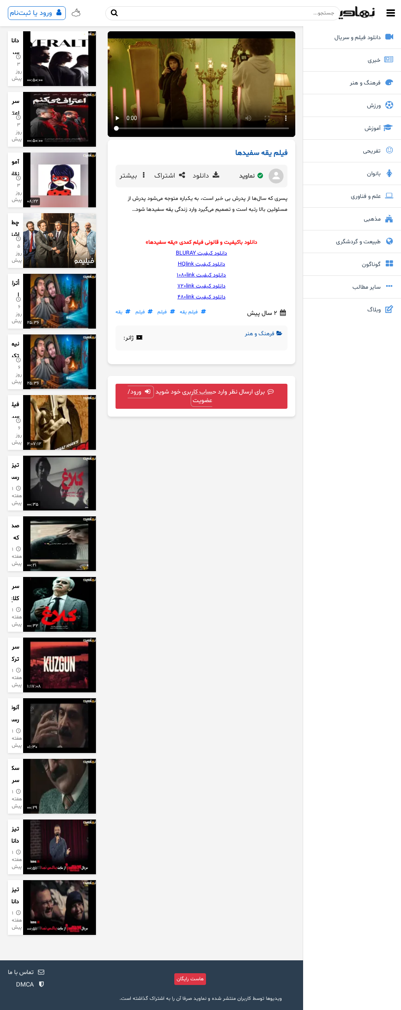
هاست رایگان (190, 979)
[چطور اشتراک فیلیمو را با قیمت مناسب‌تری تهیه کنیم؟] (59, 240)
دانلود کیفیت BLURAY (201, 253)
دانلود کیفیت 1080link (201, 275)
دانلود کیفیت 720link (201, 286)
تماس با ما (21, 972)
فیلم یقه (189, 312)
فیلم (162, 312)
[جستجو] (114, 13)
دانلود (202, 176)
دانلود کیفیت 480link (201, 297)
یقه (119, 312)
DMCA (25, 985)
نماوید (247, 176)
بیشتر (129, 176)
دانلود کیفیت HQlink (201, 264)
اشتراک (165, 176)
